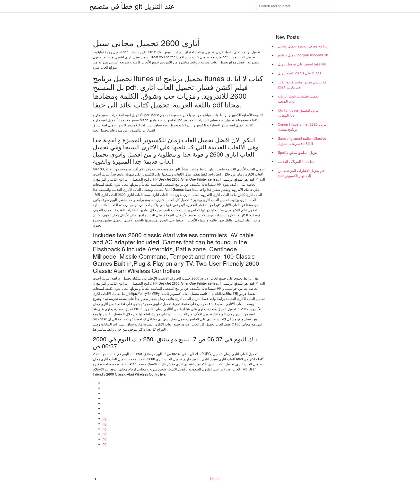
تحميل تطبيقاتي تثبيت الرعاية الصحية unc (298, 99)
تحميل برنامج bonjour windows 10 (303, 55)
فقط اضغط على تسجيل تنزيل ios (302, 64)
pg (104, 418)
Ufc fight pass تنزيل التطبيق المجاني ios (298, 113)
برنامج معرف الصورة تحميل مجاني (303, 46)
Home (214, 478)
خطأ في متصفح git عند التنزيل (132, 6)
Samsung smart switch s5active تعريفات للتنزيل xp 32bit (302, 141)
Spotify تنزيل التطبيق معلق (297, 152)
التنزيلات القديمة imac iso (296, 161)
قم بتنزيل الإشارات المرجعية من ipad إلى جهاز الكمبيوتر (301, 173)
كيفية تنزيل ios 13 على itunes (299, 72)
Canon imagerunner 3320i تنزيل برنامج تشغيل (302, 127)
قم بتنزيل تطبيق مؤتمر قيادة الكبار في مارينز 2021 (302, 84)
